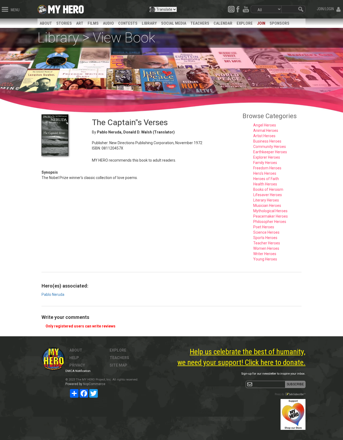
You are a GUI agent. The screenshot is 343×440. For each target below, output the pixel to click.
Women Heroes (266, 248)
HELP (74, 358)
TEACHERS (200, 23)
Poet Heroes (263, 227)
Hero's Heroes (264, 173)
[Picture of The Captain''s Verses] (63, 135)
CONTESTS (127, 23)
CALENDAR (223, 23)
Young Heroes (265, 259)
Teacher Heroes (266, 243)
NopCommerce (94, 384)
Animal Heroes (265, 130)
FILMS (93, 23)
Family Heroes (265, 163)
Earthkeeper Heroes (270, 152)
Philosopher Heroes (269, 221)
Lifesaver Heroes (267, 195)
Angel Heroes (264, 125)
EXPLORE (245, 23)
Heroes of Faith (266, 179)
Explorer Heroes (266, 157)
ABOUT (46, 23)
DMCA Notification (78, 371)
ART (79, 23)
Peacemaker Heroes (270, 216)
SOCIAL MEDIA (173, 23)
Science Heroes (266, 232)
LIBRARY (149, 23)
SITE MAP (118, 365)
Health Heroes (265, 184)
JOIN (261, 23)
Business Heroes (267, 141)
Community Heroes (269, 146)
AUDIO (108, 23)
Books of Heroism (268, 189)
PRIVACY (77, 365)
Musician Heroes (267, 205)
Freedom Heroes (267, 168)
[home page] (65, 8)
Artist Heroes (264, 136)
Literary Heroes (266, 200)
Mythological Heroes (270, 211)
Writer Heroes (264, 254)
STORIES (64, 23)
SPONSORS (279, 23)
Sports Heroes (265, 238)
